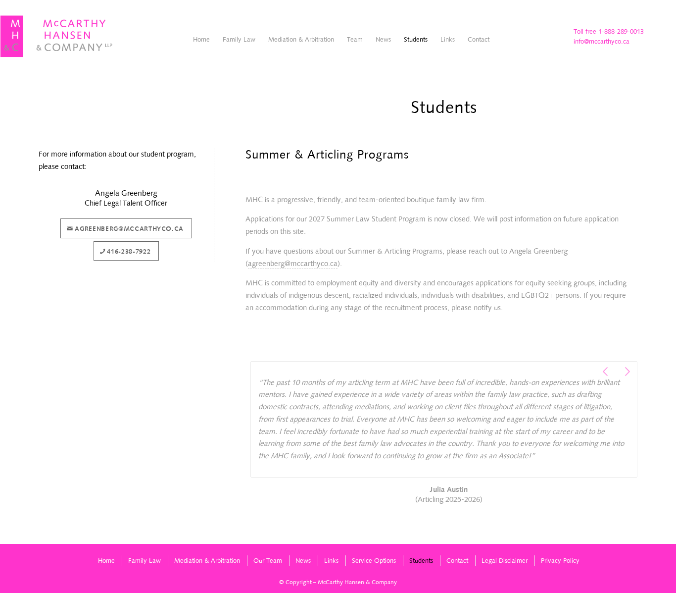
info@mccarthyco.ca (601, 41)
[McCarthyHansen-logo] (57, 36)
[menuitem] (201, 39)
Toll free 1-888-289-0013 (609, 31)
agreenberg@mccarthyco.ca (293, 263)
